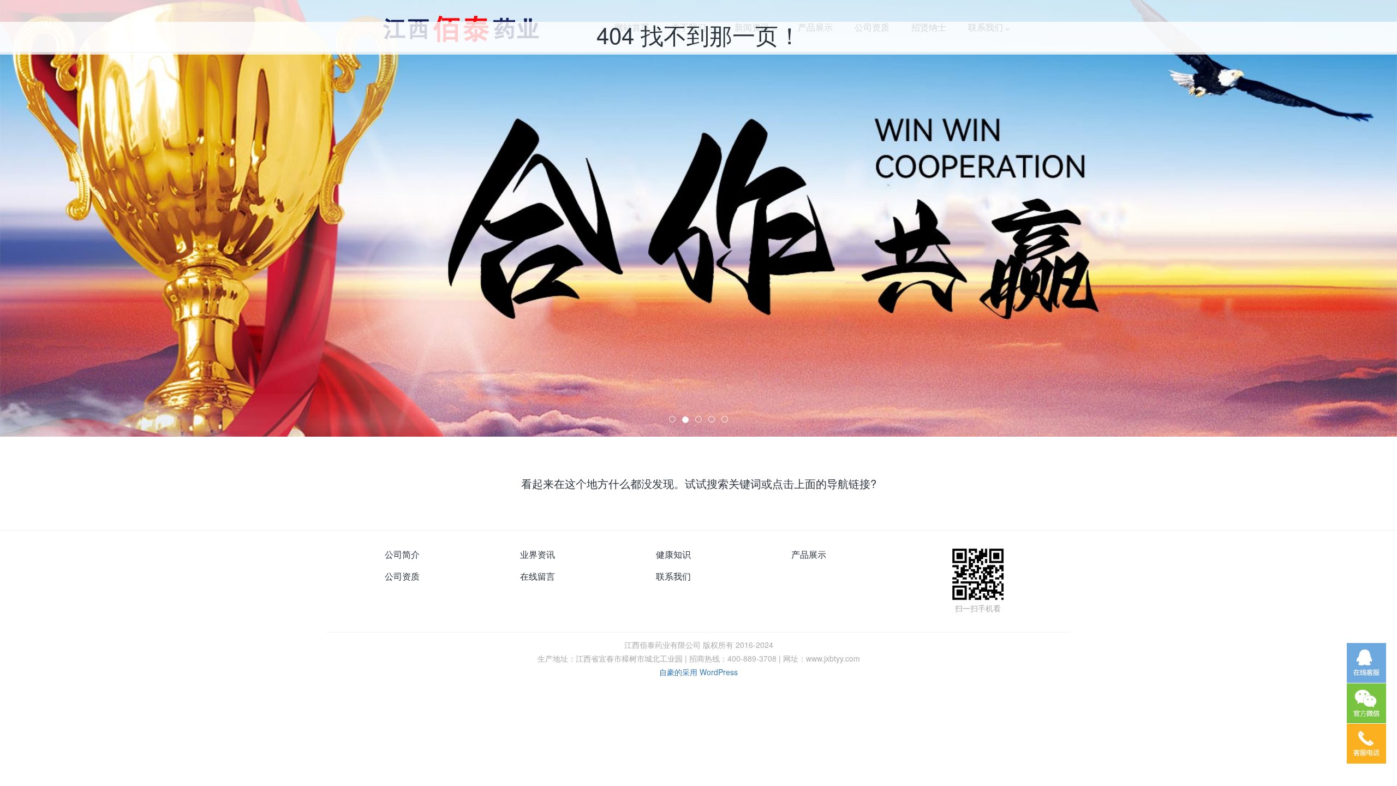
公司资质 (402, 576)
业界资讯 (537, 554)
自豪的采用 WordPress (698, 671)
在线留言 (537, 576)
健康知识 (673, 554)
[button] (105, 218)
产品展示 (808, 554)
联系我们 (673, 576)
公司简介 (402, 554)
